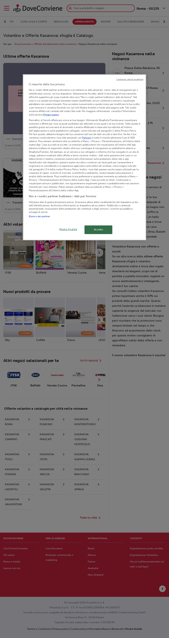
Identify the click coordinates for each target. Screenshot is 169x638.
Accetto (98, 229)
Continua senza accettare (129, 79)
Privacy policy (51, 114)
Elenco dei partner (39, 216)
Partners (86, 137)
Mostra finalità (68, 229)
